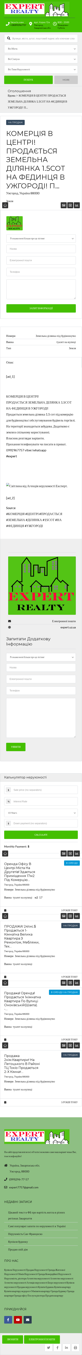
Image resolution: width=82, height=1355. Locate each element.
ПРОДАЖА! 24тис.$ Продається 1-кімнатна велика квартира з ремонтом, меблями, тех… (21, 936)
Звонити (12, 1339)
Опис (10, 362)
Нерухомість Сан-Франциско (25, 1234)
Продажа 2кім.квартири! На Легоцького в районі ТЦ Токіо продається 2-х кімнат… (22, 1064)
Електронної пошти (42, 1339)
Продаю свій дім (18, 1249)
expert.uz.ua (68, 627)
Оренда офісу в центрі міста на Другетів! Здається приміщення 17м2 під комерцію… (19, 872)
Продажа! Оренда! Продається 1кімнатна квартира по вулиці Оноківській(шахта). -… (22, 1001)
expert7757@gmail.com (23, 1187)
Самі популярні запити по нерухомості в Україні (37, 1226)
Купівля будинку (18, 1241)
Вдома (11, 95)
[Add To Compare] (70, 853)
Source (11, 508)
